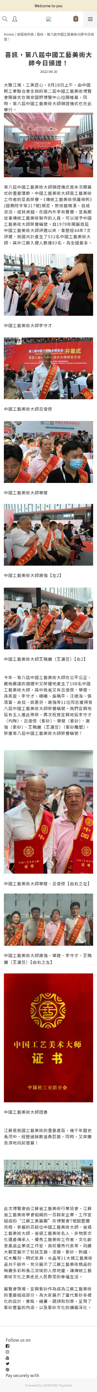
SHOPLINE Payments (57, 1385)
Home (9, 34)
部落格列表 (25, 34)
